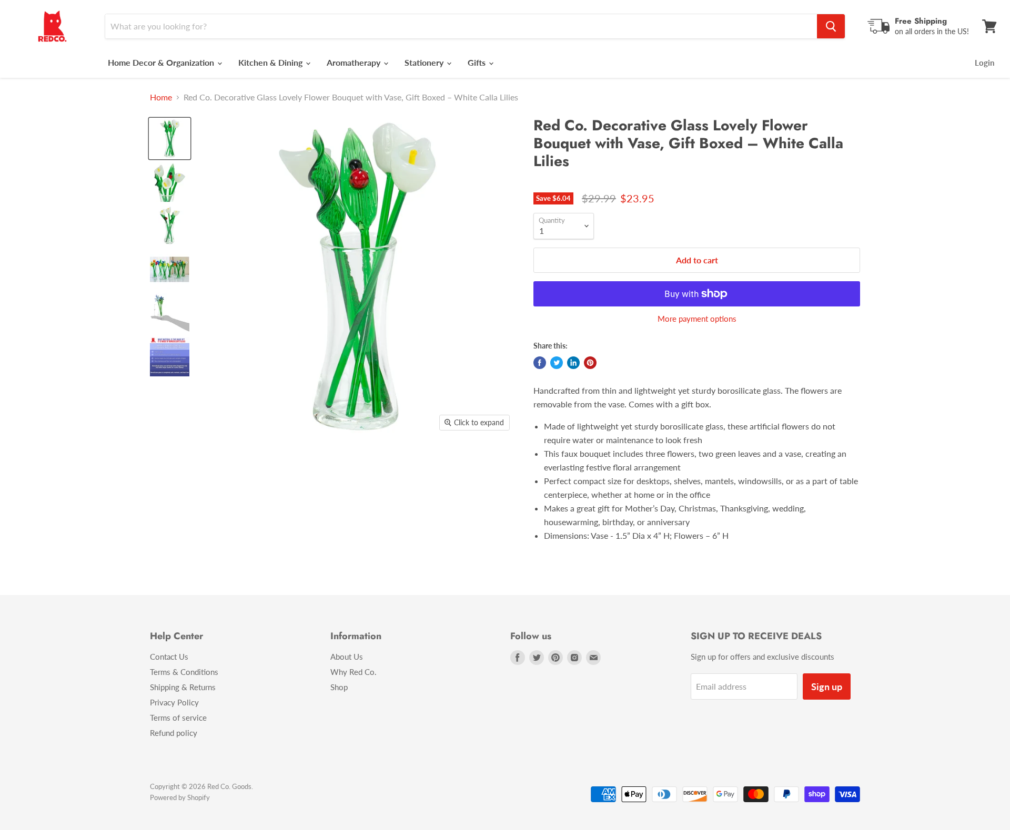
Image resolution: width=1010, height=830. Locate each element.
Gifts (478, 62)
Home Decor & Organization (162, 62)
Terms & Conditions (184, 672)
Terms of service (178, 717)
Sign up (826, 686)
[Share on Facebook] (539, 362)
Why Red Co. (353, 672)
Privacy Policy (174, 702)
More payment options (697, 318)
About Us (346, 656)
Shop (339, 687)
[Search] (831, 26)
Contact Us (169, 656)
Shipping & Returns (183, 687)
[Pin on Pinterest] (590, 362)
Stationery (425, 62)
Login (984, 62)
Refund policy (173, 732)
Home (161, 97)
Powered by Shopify (180, 797)
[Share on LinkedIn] (573, 362)
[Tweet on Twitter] (556, 362)
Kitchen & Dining (271, 62)
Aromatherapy (354, 62)
